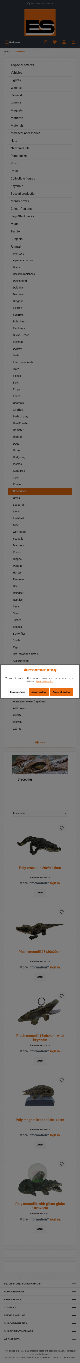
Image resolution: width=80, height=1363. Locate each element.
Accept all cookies (61, 692)
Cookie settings (17, 692)
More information (44, 681)
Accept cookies (38, 692)
